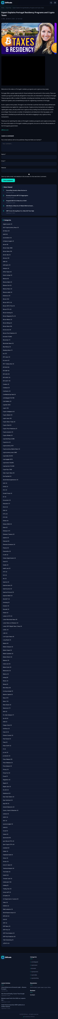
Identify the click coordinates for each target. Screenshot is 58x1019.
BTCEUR (5, 367)
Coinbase (5, 387)
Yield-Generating (7, 940)
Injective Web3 (7, 595)
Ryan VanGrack (7, 800)
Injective (5, 582)
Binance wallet (6, 292)
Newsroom (6, 708)
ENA (4, 510)
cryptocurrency (7, 445)
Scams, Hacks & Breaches (9, 810)
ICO (4, 575)
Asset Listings (6, 275)
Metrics (5, 674)
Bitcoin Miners (6, 319)
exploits (5, 537)
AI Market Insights (7, 241)
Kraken (4, 612)
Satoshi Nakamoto (8, 807)
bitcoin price (6, 329)
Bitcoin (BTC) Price (8, 306)
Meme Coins (6, 667)
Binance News (6, 289)
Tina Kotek (5, 871)
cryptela (5, 404)
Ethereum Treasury (8, 534)
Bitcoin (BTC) (6, 302)
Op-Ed (4, 718)
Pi (3, 749)
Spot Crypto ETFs (7, 844)
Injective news (6, 585)
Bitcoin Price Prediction (9, 333)
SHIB (4, 827)
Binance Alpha (6, 282)
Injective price (6, 589)
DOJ (4, 490)
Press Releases (7, 762)
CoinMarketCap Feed (8, 394)
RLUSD (5, 790)
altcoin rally (6, 254)
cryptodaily (6, 456)
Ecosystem (6, 500)
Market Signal (6, 650)
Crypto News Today (8, 421)
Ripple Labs (6, 786)
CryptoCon (6, 442)
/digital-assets (6, 224)
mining (4, 677)
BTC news (5, 357)
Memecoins (6, 670)
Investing (5, 602)
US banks (5, 895)
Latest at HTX (6, 616)
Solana (4, 834)
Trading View (6, 889)
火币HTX (5, 943)
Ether (4, 527)
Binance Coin (6, 285)
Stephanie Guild (7, 854)
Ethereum (5, 531)
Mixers (4, 681)
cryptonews (6, 462)
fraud (4, 561)
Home (2, 7)
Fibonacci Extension (8, 544)
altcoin (4, 244)
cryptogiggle (6, 459)
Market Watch (6, 657)
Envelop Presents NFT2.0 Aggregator (17, 195)
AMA (4, 261)
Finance (5, 548)
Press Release (6, 759)
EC (3, 497)
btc (4, 353)
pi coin (4, 752)
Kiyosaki (5, 609)
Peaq (4, 742)
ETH (4, 517)
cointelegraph (6, 398)
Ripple (4, 783)
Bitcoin (4, 299)
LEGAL (5, 629)
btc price (5, 360)
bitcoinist (5, 336)
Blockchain (5, 340)
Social (4, 831)
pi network (5, 756)
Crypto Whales (7, 435)
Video (4, 902)
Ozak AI (5, 732)
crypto (4, 408)
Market (5, 643)
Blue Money (6, 347)
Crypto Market (6, 415)
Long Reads (6, 640)
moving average (7, 691)
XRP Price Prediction (8, 936)
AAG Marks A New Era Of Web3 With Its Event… (20, 206)
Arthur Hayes (6, 271)
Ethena (4, 520)
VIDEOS (5, 906)
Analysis (5, 268)
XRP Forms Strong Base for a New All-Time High (20, 211)
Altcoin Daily (6, 248)
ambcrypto (6, 265)
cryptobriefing (6, 439)
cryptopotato (6, 466)
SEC (4, 820)
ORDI (4, 721)
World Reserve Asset (8, 912)
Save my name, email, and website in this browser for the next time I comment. (23, 176)
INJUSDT (5, 599)
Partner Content (7, 735)
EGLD (4, 507)
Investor (5, 606)
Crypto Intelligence (8, 411)
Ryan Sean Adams (7, 796)
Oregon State (6, 725)
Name (3, 154)
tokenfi (5, 875)
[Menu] (55, 2)
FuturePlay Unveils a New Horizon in (16, 190)
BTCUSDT (5, 381)
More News (6, 687)
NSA (4, 711)
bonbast (32, 995)
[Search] (51, 2)
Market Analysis (7, 646)
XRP (4, 923)
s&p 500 (5, 803)
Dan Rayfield (6, 476)
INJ (4, 578)
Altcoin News (6, 251)
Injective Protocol (7, 592)
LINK (4, 633)
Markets (5, 660)
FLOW (4, 554)
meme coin (6, 664)
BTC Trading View (7, 364)
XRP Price (5, 929)
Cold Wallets (6, 401)
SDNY (4, 817)
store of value (6, 865)
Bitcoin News (6, 326)
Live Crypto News (7, 636)
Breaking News (7, 350)
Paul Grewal (6, 739)
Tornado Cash (6, 878)
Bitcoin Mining (6, 323)
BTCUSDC (5, 377)
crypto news (6, 418)
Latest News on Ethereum (9, 623)
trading (5, 885)
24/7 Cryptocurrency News (10, 227)
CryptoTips (8, 7)
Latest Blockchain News (9, 619)
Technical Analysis (7, 868)
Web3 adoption (7, 909)
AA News (5, 231)
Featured (5, 541)
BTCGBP (5, 370)
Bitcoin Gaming (7, 312)
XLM (4, 919)
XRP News (5, 926)
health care (6, 568)
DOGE (4, 486)
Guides (4, 565)
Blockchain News (7, 343)
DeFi (4, 483)
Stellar (4, 851)
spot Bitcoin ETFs (7, 841)
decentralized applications (9, 479)
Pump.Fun (5, 773)
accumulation (6, 237)
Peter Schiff (6, 745)
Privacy (5, 769)
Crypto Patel (6, 425)
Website (3, 168)
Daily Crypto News (8, 473)
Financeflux (6, 551)
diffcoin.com (4, 130)
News (4, 698)
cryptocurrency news (8, 452)
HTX (4, 571)
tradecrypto (6, 882)
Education (5, 503)
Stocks (5, 861)
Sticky (4, 858)
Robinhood (6, 793)
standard (5, 848)
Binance (5, 278)
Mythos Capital (7, 694)
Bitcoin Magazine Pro (8, 316)
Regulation (5, 779)
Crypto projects (7, 432)
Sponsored (6, 837)
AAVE (4, 234)
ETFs (4, 514)
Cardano (5, 384)
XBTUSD (5, 916)
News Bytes (6, 704)
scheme (5, 814)
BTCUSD (5, 374)
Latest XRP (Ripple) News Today (11, 626)
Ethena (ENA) (6, 524)
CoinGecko (6, 391)
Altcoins (5, 258)
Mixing (4, 684)
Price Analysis (6, 766)
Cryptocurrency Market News (10, 449)
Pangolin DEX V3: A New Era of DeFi (16, 200)
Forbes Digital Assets (8, 558)
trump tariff (6, 892)
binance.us (5, 295)
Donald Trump (6, 493)
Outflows (5, 728)
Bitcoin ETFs (6, 309)
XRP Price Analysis (8, 933)
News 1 (5, 701)
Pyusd (4, 776)
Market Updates (7, 653)
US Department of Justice (10, 899)
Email (3, 161)
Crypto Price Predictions (9, 428)
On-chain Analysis (7, 715)
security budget (7, 824)
